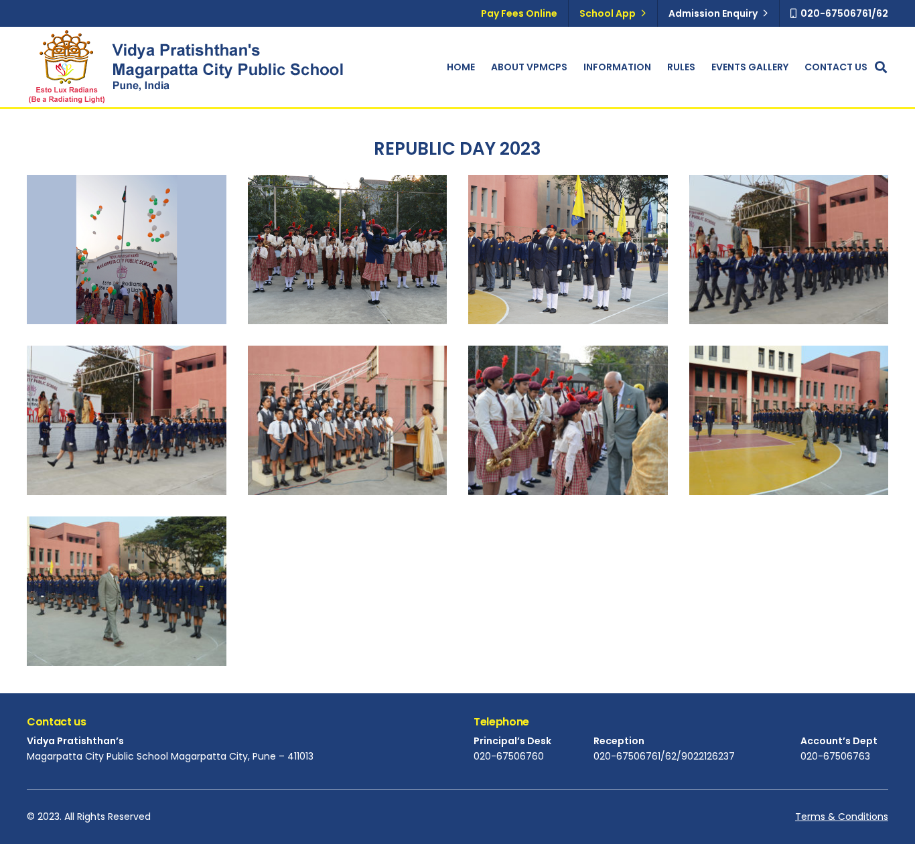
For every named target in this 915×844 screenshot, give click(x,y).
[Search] (880, 67)
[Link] (67, 67)
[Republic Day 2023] (347, 249)
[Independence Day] (126, 249)
